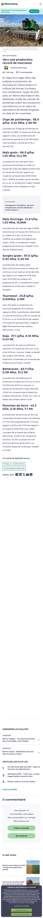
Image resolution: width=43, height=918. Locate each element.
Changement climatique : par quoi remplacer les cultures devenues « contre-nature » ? (19, 207)
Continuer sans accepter (21, 906)
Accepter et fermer (21, 910)
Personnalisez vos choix (21, 914)
